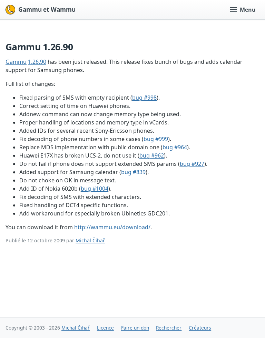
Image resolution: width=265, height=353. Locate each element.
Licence (105, 327)
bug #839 (133, 172)
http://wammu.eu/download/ (112, 227)
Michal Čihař (90, 240)
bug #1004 (94, 188)
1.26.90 (37, 61)
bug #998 (144, 97)
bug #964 (175, 147)
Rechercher (168, 327)
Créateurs (200, 327)
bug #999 (156, 139)
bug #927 (192, 164)
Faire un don (135, 327)
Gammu (16, 61)
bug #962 (151, 155)
